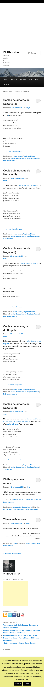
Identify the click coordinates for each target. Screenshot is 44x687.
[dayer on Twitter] (10, 615)
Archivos (14, 79)
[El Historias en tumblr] (18, 615)
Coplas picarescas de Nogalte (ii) (16, 172)
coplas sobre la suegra (28, 263)
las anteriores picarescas (28, 185)
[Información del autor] (9, 571)
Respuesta (7, 469)
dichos (28, 543)
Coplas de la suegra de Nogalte (15, 328)
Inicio (5, 79)
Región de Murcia (29, 156)
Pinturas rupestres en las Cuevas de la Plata (20, 635)
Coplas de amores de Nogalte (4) (16, 102)
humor (20, 156)
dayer (28, 108)
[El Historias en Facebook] (14, 615)
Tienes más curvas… (16, 519)
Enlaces (23, 79)
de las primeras (12, 424)
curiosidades (17, 507)
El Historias (11, 52)
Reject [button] (27, 684)
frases (14, 156)
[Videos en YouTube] (23, 615)
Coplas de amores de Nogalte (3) (16, 406)
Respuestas (8, 238)
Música (6, 84)
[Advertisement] (22, 25)
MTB (36, 79)
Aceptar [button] (18, 684)
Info (30, 79)
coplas (13, 158)
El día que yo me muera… (13, 481)
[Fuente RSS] (5, 615)
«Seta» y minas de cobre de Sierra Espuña (19, 643)
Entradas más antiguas (12, 553)
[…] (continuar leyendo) (14, 151)
